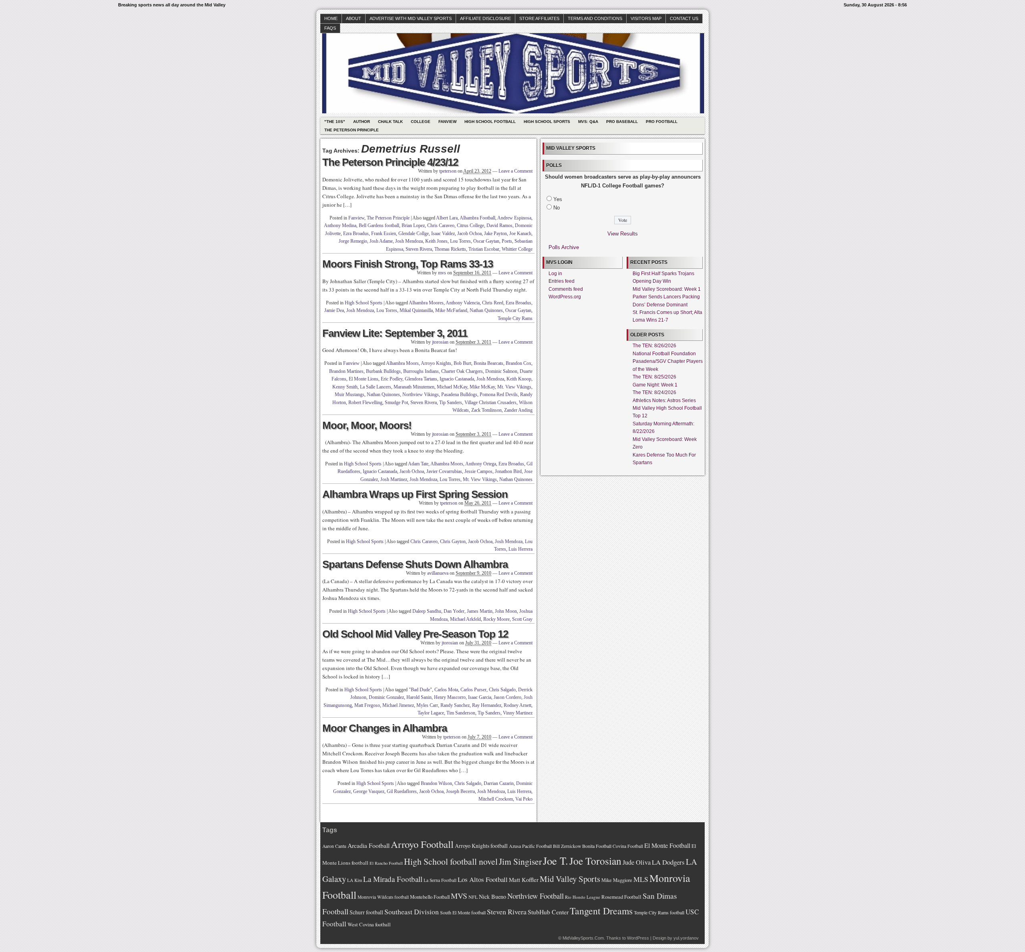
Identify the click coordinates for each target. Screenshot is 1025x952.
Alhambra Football (477, 218)
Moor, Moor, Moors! (367, 425)
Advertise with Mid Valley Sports (411, 18)
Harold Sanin (419, 697)
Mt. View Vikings (514, 387)
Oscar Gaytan (486, 241)
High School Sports (547, 121)
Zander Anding (518, 410)
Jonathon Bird (508, 471)
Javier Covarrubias (444, 471)
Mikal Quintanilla (416, 310)
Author (361, 121)
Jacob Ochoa (469, 233)
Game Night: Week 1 (655, 385)
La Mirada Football (392, 879)
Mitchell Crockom (495, 799)
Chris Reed (492, 303)
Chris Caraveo (440, 225)
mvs (442, 273)
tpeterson (447, 171)
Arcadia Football (369, 845)
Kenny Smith (345, 387)
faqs (330, 28)
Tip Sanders (450, 402)
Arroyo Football (422, 844)
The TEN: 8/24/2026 (654, 392)
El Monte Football (667, 845)
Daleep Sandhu (426, 611)
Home (331, 18)
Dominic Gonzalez (386, 697)
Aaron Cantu (334, 846)
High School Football (490, 121)
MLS (640, 879)
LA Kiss (354, 880)
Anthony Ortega (480, 464)
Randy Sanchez (455, 705)
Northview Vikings (420, 394)
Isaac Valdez (443, 233)
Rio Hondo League (582, 897)
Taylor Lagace (431, 713)
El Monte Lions (363, 379)
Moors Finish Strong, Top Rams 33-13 (407, 264)
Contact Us (684, 18)
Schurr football (366, 912)
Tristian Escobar (483, 249)
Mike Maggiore (616, 880)
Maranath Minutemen (414, 387)
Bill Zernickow (567, 846)
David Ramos (499, 225)
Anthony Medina (340, 225)
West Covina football (369, 924)
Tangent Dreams (601, 910)
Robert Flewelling (365, 402)
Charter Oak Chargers (462, 371)
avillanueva (437, 573)
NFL (473, 897)
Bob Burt (462, 363)
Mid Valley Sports (570, 878)
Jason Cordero (507, 697)
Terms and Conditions (595, 18)
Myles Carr (427, 705)
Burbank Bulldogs (383, 371)
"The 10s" (334, 121)
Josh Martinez (393, 479)
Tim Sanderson (460, 713)
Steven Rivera (419, 249)
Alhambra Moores (426, 303)
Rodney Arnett (517, 705)
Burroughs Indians (421, 371)
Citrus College (470, 225)
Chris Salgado (502, 689)
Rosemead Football (621, 896)
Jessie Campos (478, 471)
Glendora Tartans (421, 379)
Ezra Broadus (356, 233)
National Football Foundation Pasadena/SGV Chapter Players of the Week (668, 361)
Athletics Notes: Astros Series (664, 400)
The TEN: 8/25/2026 (654, 377)
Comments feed (566, 289)
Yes (557, 199)
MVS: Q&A (588, 121)
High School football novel (451, 861)
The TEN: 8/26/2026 (654, 345)
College (420, 121)
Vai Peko (524, 799)
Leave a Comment (515, 171)
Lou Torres (460, 241)
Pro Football (661, 121)
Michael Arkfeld (465, 619)
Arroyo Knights (436, 363)
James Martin (479, 611)
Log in (555, 273)
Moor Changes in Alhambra (384, 728)
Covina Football (628, 846)
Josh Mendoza (409, 241)
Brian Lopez (413, 225)
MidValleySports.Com (583, 938)
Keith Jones (436, 241)
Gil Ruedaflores (402, 791)
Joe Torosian (595, 860)
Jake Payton (495, 233)
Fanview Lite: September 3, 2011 (394, 333)
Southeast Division (411, 911)
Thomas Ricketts (450, 249)
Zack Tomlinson (486, 410)
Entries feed (562, 281)
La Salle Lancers (375, 387)
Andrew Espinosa (514, 218)
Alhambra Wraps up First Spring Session (415, 494)
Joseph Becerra (460, 791)
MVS (459, 896)
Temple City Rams (515, 318)
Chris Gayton (453, 541)
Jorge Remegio (353, 241)
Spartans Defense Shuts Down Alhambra (415, 564)
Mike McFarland (451, 310)
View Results (622, 234)
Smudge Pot (396, 402)
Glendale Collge (413, 233)
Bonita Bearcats (488, 363)
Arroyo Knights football (481, 845)
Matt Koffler (524, 880)
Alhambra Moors (402, 363)
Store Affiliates (539, 18)
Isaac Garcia (479, 697)
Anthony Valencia (463, 303)
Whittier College (517, 249)
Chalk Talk (390, 121)
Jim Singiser (520, 861)
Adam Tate (418, 464)
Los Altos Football (483, 879)
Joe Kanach (520, 233)
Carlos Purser (473, 689)
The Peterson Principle (351, 130)
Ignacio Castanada (457, 379)
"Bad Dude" (420, 689)
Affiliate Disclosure (485, 18)
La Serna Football (440, 880)
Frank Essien (383, 233)
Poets (507, 241)
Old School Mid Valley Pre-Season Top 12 (415, 634)
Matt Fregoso (367, 705)
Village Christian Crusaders (490, 402)
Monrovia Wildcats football (383, 897)
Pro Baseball (622, 121)
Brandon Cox (518, 363)
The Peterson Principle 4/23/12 (390, 162)
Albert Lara (447, 218)
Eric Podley (391, 379)
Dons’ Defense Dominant (660, 305)
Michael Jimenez (398, 705)
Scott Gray (522, 619)
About (353, 18)
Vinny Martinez (518, 713)
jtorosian (440, 342)
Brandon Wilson (436, 783)
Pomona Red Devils (499, 394)
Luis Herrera (520, 549)
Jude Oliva (637, 862)
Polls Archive (564, 247)
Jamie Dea (334, 310)
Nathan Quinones (486, 310)
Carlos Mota (446, 689)
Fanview (447, 121)
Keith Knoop (518, 379)
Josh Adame (381, 241)
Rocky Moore (496, 619)
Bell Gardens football (379, 225)
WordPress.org (565, 297)
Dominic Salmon (501, 371)
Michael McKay (452, 387)
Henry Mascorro (450, 697)
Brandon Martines (346, 371)
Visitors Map (646, 18)
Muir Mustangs (349, 394)
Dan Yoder (454, 611)
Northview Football (535, 896)
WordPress (638, 938)
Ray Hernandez (486, 705)
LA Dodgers (668, 862)
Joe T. (555, 860)
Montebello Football (430, 897)
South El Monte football (463, 912)
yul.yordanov (686, 938)
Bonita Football (596, 846)
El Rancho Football (386, 863)
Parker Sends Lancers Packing (666, 297)
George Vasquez (368, 791)
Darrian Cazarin (499, 783)
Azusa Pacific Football (530, 846)
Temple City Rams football (659, 912)
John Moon (506, 611)
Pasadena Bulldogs (459, 394)
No (556, 208)
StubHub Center (548, 912)
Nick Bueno (492, 896)
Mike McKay (482, 387)
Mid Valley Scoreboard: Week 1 (667, 289)
